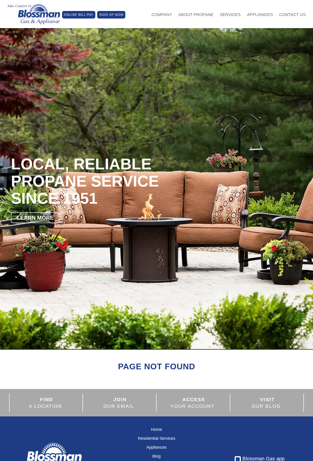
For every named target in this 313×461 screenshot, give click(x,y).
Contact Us (292, 14)
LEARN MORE (35, 218)
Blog (156, 456)
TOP (279, 451)
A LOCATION (45, 403)
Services (230, 14)
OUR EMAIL (118, 403)
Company (161, 14)
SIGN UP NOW (111, 14)
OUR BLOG (266, 403)
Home (156, 429)
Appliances (260, 14)
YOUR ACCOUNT (192, 403)
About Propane (196, 14)
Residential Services (156, 438)
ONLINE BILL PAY (78, 14)
